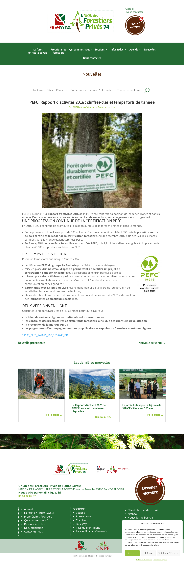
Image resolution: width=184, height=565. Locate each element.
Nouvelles (150, 49)
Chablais (81, 520)
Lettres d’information (101, 90)
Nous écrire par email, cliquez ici (39, 492)
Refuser (148, 553)
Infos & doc (117, 49)
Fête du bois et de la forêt (143, 510)
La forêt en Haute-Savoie (37, 51)
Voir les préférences (168, 553)
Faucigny (81, 524)
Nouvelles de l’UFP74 (140, 517)
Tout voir (38, 90)
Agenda (134, 49)
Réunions (61, 90)
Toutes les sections (128, 90)
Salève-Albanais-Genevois (91, 531)
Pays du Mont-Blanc (88, 527)
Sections (100, 49)
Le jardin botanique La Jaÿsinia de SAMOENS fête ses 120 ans (141, 407)
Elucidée (91, 556)
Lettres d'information (87, 107)
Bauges (80, 512)
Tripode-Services (104, 556)
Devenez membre (34, 524)
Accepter (132, 553)
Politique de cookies (144, 560)
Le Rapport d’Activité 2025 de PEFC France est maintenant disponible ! (89, 408)
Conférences (78, 90)
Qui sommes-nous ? (80, 49)
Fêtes (50, 90)
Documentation (33, 527)
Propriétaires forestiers (58, 51)
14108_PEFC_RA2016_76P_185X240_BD (45, 335)
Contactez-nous (33, 531)
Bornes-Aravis (84, 516)
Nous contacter (134, 12)
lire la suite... (53, 414)
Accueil (130, 8)
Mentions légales (160, 560)
